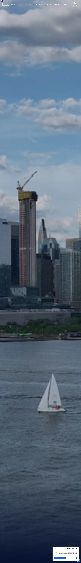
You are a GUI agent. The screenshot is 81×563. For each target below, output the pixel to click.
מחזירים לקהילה (39, 4)
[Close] (77, 548)
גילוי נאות (31, 4)
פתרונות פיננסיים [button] (58, 4)
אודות (65, 4)
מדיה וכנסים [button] (48, 4)
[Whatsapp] (1, 390)
